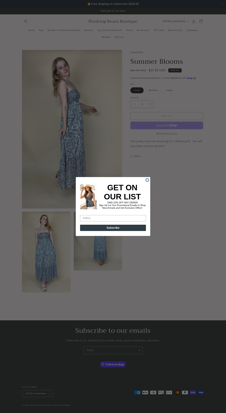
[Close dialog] (147, 180)
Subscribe (113, 227)
